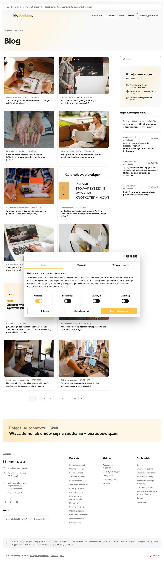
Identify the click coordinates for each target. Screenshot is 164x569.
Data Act (54, 556)
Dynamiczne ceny (76, 519)
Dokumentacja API (145, 487)
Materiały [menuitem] (110, 15)
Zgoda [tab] (44, 265)
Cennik (140, 465)
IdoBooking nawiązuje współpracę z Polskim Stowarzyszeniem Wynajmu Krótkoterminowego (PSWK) (83, 214)
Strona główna (10, 30)
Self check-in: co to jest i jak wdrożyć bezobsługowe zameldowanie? (78, 101)
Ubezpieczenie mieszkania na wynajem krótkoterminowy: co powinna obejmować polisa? (25, 157)
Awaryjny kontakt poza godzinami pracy (147, 492)
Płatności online (76, 492)
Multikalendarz (75, 480)
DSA (62, 556)
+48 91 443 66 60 (17, 462)
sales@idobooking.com (18, 468)
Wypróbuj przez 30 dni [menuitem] (149, 15)
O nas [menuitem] (121, 15)
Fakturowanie (75, 522)
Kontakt (140, 498)
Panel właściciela (76, 507)
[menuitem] (154, 556)
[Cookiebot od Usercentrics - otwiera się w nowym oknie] (125, 256)
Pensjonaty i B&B (110, 479)
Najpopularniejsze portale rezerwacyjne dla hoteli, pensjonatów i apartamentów (81, 155)
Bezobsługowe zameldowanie (75, 497)
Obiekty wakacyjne (111, 472)
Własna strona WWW (78, 484)
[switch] (67, 301)
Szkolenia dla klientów (146, 473)
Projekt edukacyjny (145, 477)
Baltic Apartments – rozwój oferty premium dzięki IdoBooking (139, 193)
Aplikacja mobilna (77, 477)
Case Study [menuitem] (97, 15)
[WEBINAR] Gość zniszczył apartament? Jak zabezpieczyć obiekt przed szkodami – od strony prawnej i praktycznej (28, 329)
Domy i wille (108, 475)
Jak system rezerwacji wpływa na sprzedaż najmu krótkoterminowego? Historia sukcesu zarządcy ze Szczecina (140, 171)
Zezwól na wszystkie (119, 311)
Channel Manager (76, 469)
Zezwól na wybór (82, 311)
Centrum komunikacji (78, 515)
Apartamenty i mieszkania (109, 466)
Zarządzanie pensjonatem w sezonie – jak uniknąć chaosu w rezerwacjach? (80, 384)
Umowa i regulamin (145, 469)
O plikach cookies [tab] (120, 265)
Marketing (73, 503)
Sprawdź (87, 7)
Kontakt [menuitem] (131, 15)
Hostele (106, 483)
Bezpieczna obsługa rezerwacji (145, 482)
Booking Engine (76, 473)
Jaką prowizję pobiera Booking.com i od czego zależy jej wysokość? (27, 101)
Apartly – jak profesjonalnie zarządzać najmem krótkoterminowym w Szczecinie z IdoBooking (139, 147)
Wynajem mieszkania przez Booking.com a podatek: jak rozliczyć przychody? (26, 212)
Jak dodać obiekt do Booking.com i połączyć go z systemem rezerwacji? (83, 328)
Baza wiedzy (40, 519)
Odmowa (45, 311)
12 (75, 398)
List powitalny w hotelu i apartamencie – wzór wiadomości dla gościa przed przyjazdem (27, 384)
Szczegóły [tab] (82, 265)
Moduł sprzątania (76, 511)
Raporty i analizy (76, 488)
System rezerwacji (77, 465)
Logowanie (141, 502)
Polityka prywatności (39, 556)
